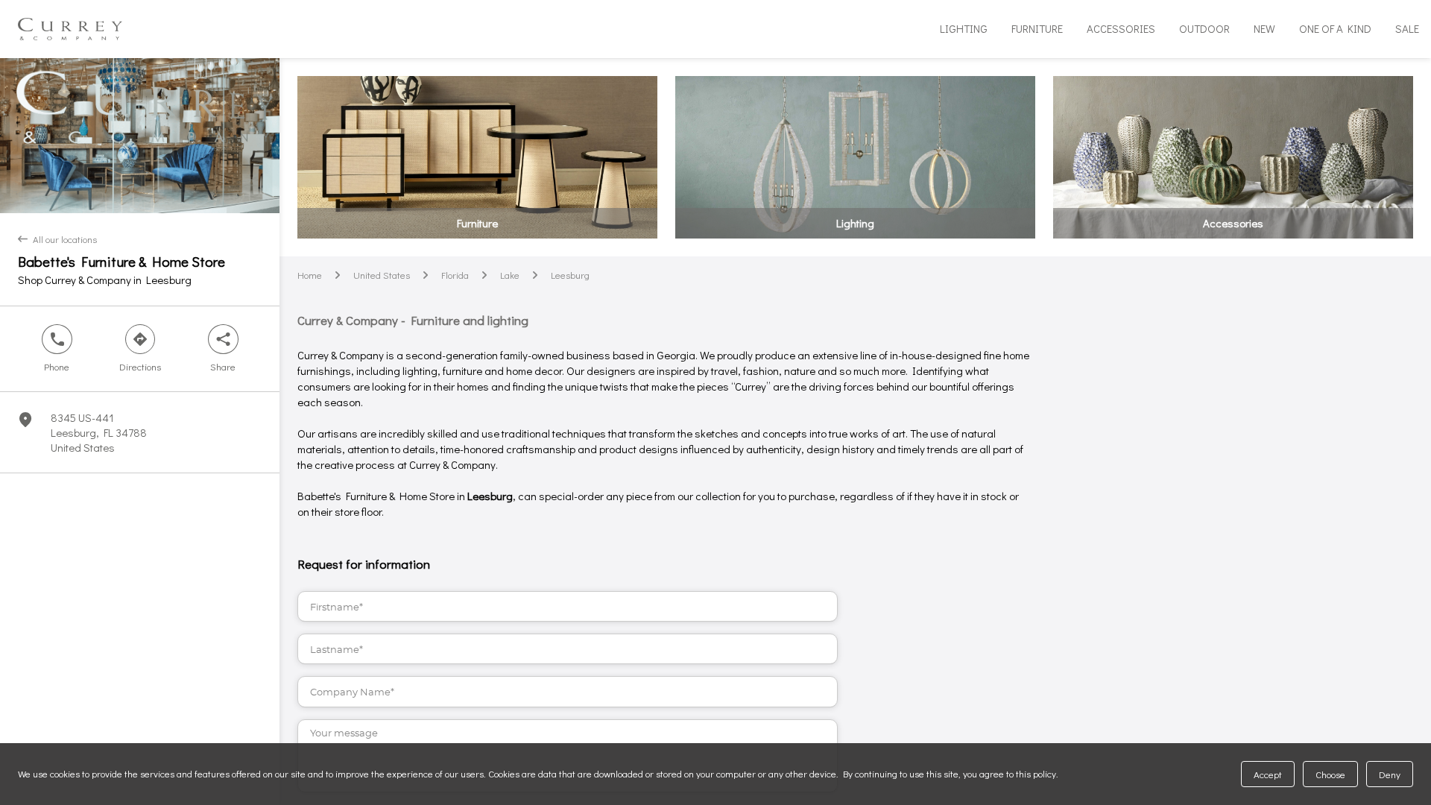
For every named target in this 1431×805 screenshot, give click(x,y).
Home (309, 274)
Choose (1330, 774)
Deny (1389, 774)
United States (381, 274)
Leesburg (570, 274)
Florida (455, 274)
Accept (1268, 774)
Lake (509, 274)
